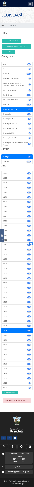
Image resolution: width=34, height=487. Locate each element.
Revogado (11, 41)
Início (5, 25)
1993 (8, 52)
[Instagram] (2, 240)
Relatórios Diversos (15, 46)
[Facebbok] (3, 438)
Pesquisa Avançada (10, 392)
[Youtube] (2, 235)
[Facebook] (2, 231)
